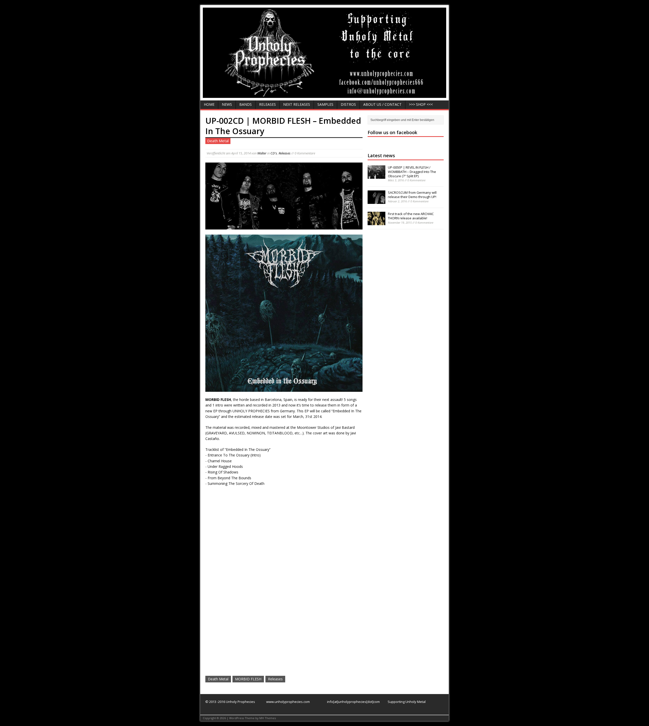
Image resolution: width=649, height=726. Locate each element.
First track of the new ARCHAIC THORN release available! (411, 215)
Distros (348, 104)
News (227, 104)
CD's (274, 153)
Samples (325, 104)
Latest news (381, 155)
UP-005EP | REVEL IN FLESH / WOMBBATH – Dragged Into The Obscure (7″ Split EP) (412, 171)
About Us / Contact (382, 104)
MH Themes (267, 718)
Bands (245, 104)
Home (209, 104)
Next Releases (296, 104)
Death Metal (218, 679)
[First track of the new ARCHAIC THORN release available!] (376, 222)
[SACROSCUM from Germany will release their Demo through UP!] (376, 201)
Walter (261, 153)
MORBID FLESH (248, 679)
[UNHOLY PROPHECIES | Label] (324, 94)
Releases (267, 104)
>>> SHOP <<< (421, 104)
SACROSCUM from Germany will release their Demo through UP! (412, 194)
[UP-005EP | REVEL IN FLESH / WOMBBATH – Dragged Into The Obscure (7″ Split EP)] (376, 176)
